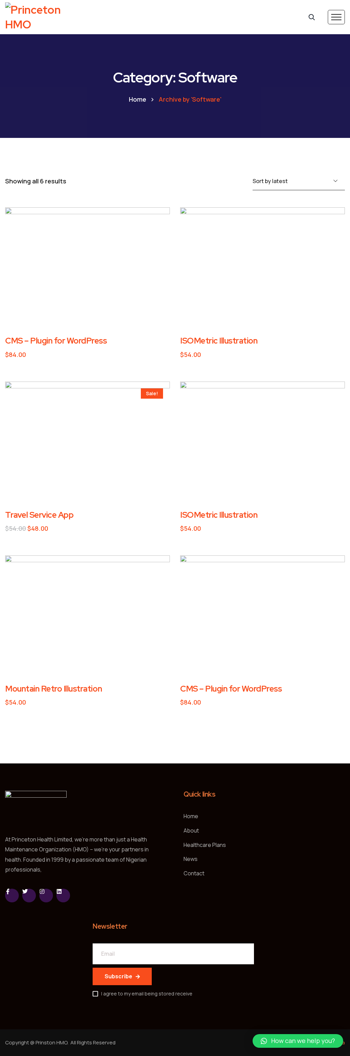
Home (137, 99)
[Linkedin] (63, 895)
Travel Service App (39, 515)
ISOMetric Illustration (218, 340)
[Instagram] (46, 895)
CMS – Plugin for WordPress (56, 340)
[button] (298, 1041)
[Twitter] (29, 895)
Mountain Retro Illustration (53, 688)
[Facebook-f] (12, 895)
